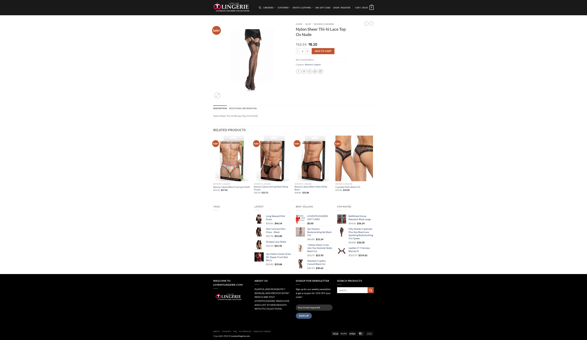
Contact (226, 331)
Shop (308, 24)
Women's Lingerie (324, 24)
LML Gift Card (322, 7)
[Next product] (366, 23)
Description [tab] (220, 108)
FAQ (235, 331)
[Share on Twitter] (304, 71)
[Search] (260, 8)
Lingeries (268, 7)
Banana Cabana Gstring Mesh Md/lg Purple (271, 188)
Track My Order (262, 331)
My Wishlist (245, 331)
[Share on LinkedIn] (320, 71)
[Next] (373, 167)
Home (299, 24)
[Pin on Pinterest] (315, 71)
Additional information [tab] (243, 108)
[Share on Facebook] (298, 71)
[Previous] (213, 167)
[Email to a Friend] (309, 71)
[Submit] (371, 290)
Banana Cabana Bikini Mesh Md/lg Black (311, 188)
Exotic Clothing (302, 7)
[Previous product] (371, 23)
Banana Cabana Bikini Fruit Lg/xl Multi (231, 187)
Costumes (283, 7)
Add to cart (323, 51)
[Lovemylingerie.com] (233, 7)
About (216, 331)
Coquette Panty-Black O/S (347, 187)
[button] (364, 7)
